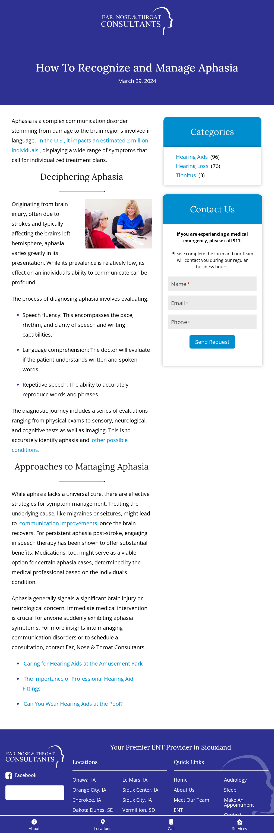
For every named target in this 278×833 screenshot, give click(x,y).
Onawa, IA (84, 780)
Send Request (212, 342)
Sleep (230, 790)
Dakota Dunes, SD (92, 810)
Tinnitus (186, 175)
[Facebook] (8, 775)
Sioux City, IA (137, 800)
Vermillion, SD (138, 810)
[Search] (54, 793)
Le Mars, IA (134, 780)
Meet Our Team (191, 800)
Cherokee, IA (86, 800)
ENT (178, 810)
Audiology (235, 780)
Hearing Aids (192, 156)
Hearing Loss (192, 166)
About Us (184, 790)
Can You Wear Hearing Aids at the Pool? (73, 703)
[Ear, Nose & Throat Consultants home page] (137, 21)
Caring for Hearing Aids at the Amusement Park (83, 663)
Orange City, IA (89, 790)
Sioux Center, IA (140, 790)
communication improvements (58, 523)
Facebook (25, 775)
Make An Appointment (239, 802)
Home (181, 780)
